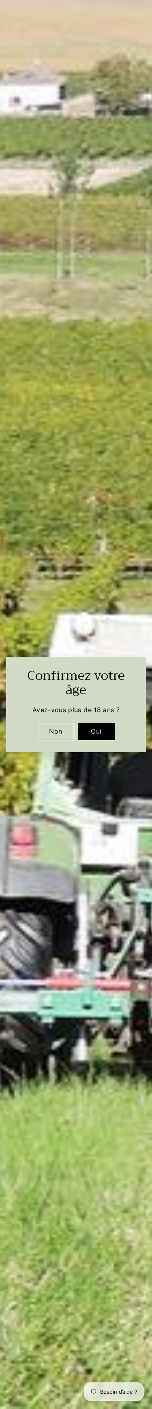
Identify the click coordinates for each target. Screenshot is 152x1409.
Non (55, 731)
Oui (96, 731)
